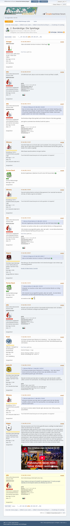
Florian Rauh (10, 170)
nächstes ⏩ (61, 32)
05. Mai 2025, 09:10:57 (26, 71)
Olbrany (9, 142)
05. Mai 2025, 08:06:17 (26, 41)
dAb (7, 72)
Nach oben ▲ (63, 522)
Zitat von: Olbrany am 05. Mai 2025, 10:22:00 (34, 107)
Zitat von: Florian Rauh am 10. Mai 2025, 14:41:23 (35, 221)
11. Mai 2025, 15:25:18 (26, 336)
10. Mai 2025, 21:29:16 (26, 283)
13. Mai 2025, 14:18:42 (26, 475)
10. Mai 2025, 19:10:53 (26, 218)
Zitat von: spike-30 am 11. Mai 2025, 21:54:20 (34, 398)
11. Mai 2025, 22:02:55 (26, 395)
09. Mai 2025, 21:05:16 (26, 103)
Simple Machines (15, 522)
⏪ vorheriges (53, 32)
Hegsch (8, 253)
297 (37, 37)
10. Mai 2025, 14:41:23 (26, 170)
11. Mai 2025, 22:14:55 (26, 423)
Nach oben (8, 506)
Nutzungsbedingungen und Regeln (51, 522)
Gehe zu (42, 512)
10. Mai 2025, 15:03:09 (26, 189)
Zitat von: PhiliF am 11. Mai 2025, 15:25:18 (33, 368)
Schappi (8, 42)
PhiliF (8, 337)
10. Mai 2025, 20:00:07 (26, 253)
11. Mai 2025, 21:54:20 (26, 365)
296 (35, 37)
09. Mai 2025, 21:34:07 (26, 142)
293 (26, 37)
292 (24, 37)
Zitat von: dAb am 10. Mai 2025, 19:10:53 (33, 286)
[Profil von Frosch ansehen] (7, 31)
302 (41, 37)
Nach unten (8, 37)
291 (21, 37)
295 (32, 37)
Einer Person (24, 52)
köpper (8, 423)
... (19, 37)
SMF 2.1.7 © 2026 (7, 522)
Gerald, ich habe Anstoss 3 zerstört (29, 268)
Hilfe (42, 522)
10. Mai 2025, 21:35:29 (26, 305)
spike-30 (9, 365)
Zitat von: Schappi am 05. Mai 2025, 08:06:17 (33, 256)
